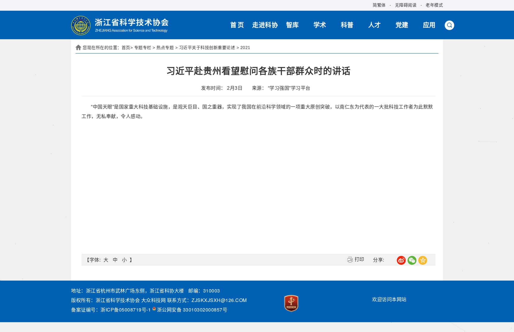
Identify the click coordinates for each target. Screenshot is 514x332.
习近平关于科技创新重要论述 (207, 47)
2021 (245, 47)
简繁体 (379, 5)
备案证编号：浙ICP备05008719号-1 (111, 309)
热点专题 (165, 47)
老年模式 (434, 5)
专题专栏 (142, 47)
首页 (126, 47)
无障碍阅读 (406, 5)
